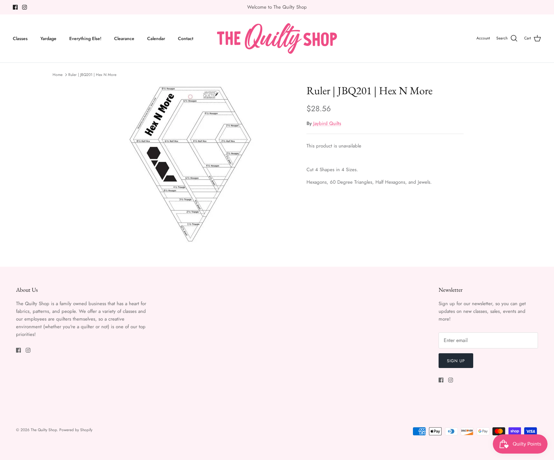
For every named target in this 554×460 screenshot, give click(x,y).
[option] (191, 164)
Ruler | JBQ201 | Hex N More (92, 75)
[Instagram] (24, 7)
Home (58, 75)
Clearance (124, 38)
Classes (20, 38)
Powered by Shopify (75, 430)
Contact (185, 38)
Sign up (456, 361)
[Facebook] (15, 7)
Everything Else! (85, 38)
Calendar (156, 38)
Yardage (48, 38)
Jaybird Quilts (327, 123)
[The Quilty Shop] (277, 38)
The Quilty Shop (44, 430)
